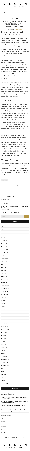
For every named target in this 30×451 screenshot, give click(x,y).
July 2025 (3, 264)
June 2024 (3, 303)
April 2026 (3, 238)
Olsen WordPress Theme (11, 447)
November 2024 (5, 288)
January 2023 (4, 353)
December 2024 (5, 285)
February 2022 (4, 383)
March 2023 (4, 347)
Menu (5, 12)
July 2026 (3, 229)
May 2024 (3, 306)
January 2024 (4, 318)
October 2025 (4, 255)
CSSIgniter (22, 447)
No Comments (18, 29)
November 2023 (5, 324)
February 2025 (4, 279)
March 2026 (4, 240)
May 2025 (3, 270)
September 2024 (5, 294)
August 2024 (4, 297)
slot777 (3, 429)
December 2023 (5, 321)
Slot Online (15, 18)
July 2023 (3, 335)
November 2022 (5, 359)
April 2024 (3, 309)
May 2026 (3, 235)
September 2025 (5, 258)
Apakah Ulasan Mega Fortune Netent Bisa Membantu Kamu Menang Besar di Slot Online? (14, 402)
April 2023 (3, 344)
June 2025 (3, 267)
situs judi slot (4, 424)
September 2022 (5, 365)
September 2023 (5, 329)
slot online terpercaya (6, 415)
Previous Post (8, 191)
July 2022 (3, 371)
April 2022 (3, 377)
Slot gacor (3, 432)
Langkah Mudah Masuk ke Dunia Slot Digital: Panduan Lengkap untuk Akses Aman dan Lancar (13, 406)
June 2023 (3, 338)
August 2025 (4, 261)
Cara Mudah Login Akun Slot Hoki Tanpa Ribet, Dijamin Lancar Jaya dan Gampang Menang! (15, 393)
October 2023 (4, 326)
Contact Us (14, 437)
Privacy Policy (21, 437)
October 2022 (4, 362)
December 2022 (5, 356)
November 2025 (5, 252)
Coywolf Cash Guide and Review (10, 212)
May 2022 (3, 374)
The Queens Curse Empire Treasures (11, 202)
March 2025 (4, 276)
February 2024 (4, 315)
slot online (4, 180)
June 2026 (3, 232)
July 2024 (3, 300)
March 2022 (4, 380)
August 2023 (4, 332)
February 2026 (4, 243)
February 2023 (4, 350)
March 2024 (4, 312)
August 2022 (4, 368)
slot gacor (3, 426)
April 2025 (3, 273)
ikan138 (3, 421)
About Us (7, 437)
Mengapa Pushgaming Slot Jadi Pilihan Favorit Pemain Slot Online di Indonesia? (14, 398)
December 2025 (5, 249)
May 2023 (3, 341)
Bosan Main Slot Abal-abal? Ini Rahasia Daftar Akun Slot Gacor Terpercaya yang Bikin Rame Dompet (13, 410)
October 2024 (4, 291)
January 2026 (4, 246)
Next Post (22, 191)
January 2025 (4, 282)
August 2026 (4, 226)
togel (2, 418)
